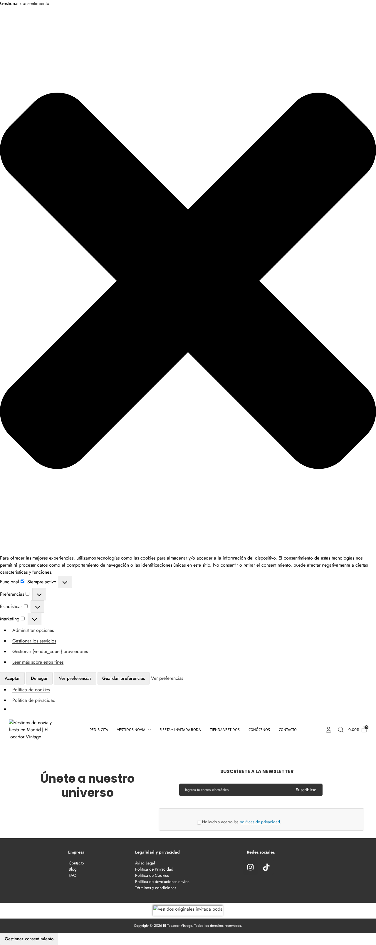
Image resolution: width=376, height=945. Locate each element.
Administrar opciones (33, 630)
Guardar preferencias (123, 678)
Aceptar (12, 678)
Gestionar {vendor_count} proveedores (50, 651)
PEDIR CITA (99, 729)
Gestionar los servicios (34, 640)
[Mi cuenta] (328, 729)
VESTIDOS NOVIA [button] (131, 729)
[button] (188, 281)
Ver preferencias (75, 678)
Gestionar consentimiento (29, 939)
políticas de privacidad (260, 822)
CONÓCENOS (259, 729)
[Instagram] (250, 867)
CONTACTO (288, 729)
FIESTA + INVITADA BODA (180, 729)
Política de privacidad (34, 700)
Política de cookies (31, 689)
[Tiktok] (266, 867)
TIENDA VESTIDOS (225, 729)
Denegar (39, 678)
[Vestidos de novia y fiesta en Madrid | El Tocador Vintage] (36, 729)
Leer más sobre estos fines (37, 662)
